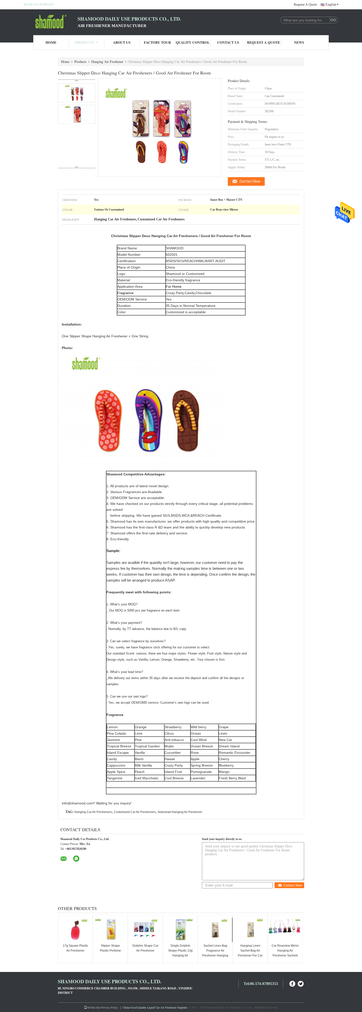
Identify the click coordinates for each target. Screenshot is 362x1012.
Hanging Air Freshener (107, 61)
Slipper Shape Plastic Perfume (110, 948)
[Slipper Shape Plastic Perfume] (110, 930)
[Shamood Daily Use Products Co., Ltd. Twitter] (301, 983)
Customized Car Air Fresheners (135, 812)
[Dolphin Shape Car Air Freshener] (145, 930)
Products (84, 42)
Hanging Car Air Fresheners (93, 812)
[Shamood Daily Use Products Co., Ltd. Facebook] (292, 983)
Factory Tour (157, 42)
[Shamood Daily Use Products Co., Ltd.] (50, 21)
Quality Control (193, 42)
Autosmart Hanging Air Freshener (180, 812)
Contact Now (250, 181)
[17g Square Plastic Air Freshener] (75, 930)
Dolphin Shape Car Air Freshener (145, 948)
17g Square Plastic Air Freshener (75, 948)
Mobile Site (93, 1007)
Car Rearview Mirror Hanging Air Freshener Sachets (285, 950)
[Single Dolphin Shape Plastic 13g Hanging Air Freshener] (180, 930)
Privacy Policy (109, 1007)
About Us (122, 42)
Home (51, 42)
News (299, 42)
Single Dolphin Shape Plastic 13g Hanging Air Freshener (180, 953)
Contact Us (228, 42)
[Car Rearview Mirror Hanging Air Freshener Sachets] (285, 930)
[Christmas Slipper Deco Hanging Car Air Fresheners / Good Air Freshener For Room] (76, 93)
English (331, 4)
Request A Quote (305, 4)
